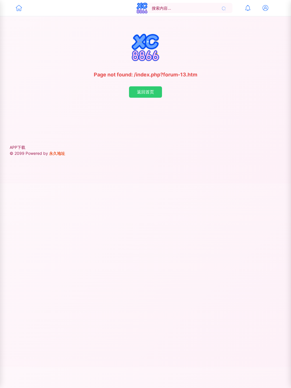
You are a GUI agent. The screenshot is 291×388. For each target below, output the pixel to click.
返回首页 (145, 92)
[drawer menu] (19, 8)
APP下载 (17, 147)
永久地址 (57, 153)
